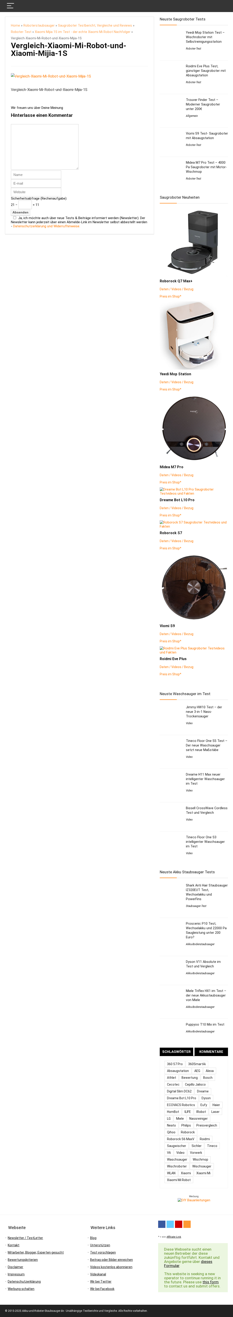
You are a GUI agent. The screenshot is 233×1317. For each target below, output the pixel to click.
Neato (171, 1125)
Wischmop (200, 1159)
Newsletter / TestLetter (25, 1238)
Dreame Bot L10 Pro (181, 1098)
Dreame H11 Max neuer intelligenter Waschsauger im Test (205, 779)
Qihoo (171, 1132)
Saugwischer (176, 1146)
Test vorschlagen (103, 1252)
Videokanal (98, 1274)
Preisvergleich (206, 1125)
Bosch (208, 1077)
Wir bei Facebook (102, 1289)
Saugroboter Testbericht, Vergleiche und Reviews (95, 26)
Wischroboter (177, 1166)
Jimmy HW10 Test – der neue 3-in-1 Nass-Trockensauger (204, 711)
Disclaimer (15, 1267)
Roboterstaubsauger (39, 26)
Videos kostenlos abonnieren (111, 1267)
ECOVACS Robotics (181, 1105)
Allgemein (192, 116)
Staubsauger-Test (196, 906)
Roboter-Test (21, 32)
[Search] (220, 6)
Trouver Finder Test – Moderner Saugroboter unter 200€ (203, 104)
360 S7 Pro (175, 1064)
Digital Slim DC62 (179, 1091)
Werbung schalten (21, 1289)
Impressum (16, 1274)
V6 (169, 1152)
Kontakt (13, 1245)
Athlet (171, 1077)
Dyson (206, 1098)
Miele (180, 1118)
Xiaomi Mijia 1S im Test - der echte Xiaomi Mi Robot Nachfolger (82, 32)
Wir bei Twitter (100, 1281)
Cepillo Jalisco (195, 1084)
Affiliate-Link (174, 1236)
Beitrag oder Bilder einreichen (111, 1260)
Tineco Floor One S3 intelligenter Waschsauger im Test (205, 841)
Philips (186, 1125)
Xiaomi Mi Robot (179, 1180)
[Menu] (10, 6)
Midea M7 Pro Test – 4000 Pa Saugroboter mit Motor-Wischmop (206, 167)
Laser (215, 1112)
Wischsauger (201, 1166)
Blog (93, 1238)
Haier (216, 1105)
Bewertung (190, 1077)
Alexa (210, 1071)
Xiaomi (186, 1173)
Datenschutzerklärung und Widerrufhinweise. (46, 226)
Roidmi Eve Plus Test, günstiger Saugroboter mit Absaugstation (206, 70)
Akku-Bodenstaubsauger (200, 944)
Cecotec (173, 1084)
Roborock (188, 1132)
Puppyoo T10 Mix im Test (205, 1024)
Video (189, 723)
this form (211, 1282)
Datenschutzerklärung (24, 1281)
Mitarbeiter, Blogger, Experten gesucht (36, 1252)
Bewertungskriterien (23, 1260)
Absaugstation (178, 1071)
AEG (197, 1071)
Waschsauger (177, 1159)
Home (15, 26)
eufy (203, 1105)
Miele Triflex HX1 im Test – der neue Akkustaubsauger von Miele (206, 995)
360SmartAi (197, 1064)
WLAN (171, 1173)
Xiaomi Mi (203, 1173)
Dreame (203, 1091)
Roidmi (205, 1139)
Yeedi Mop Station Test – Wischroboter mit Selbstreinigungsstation (205, 37)
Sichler (197, 1146)
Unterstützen (100, 1245)
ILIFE (188, 1112)
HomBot (173, 1112)
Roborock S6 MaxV (180, 1139)
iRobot (201, 1112)
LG (169, 1118)
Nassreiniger (198, 1118)
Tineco (212, 1146)
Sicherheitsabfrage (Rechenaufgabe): (39, 198)
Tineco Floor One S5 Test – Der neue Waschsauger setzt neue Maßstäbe (206, 745)
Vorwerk (196, 1152)
